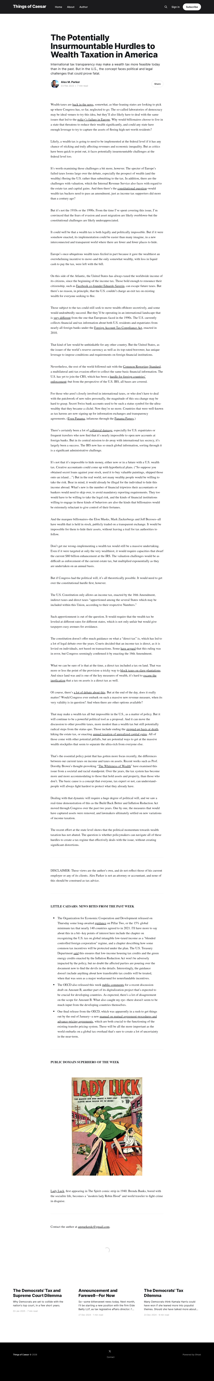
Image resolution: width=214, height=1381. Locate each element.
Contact (111, 1357)
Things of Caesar (29, 6)
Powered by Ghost (192, 1354)
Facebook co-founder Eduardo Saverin (100, 286)
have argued (128, 648)
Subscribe (192, 6)
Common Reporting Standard (142, 366)
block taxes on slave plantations (140, 670)
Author (83, 6)
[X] (110, 1351)
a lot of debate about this (89, 692)
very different (62, 317)
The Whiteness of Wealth (115, 766)
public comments (113, 985)
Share (157, 84)
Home (58, 6)
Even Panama (76, 418)
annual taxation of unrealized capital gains (120, 734)
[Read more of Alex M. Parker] (55, 84)
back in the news (82, 104)
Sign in (176, 6)
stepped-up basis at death (142, 729)
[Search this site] (165, 6)
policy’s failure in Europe (93, 119)
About (70, 6)
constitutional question (132, 188)
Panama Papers (124, 418)
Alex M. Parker (70, 82)
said (76, 953)
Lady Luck (57, 1191)
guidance (100, 923)
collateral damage (101, 430)
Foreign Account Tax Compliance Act (118, 327)
